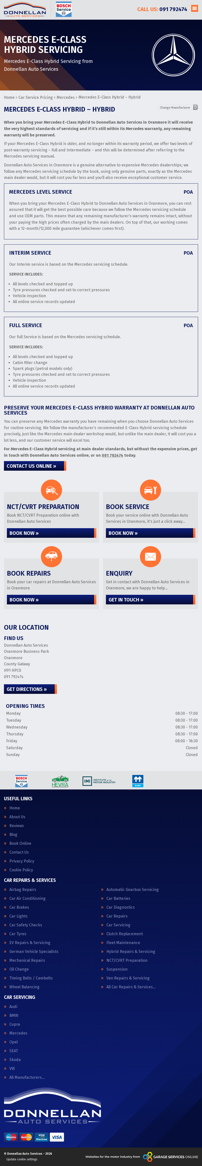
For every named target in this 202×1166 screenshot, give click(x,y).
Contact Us (19, 852)
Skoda (15, 1060)
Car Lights (18, 916)
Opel (13, 1042)
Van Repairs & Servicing (128, 978)
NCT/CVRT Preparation (127, 960)
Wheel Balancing (24, 987)
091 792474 (162, 9)
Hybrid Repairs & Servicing (130, 952)
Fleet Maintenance (123, 943)
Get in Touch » (126, 600)
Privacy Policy (21, 861)
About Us (17, 817)
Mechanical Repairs (27, 960)
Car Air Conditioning (27, 899)
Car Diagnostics (120, 907)
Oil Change (19, 969)
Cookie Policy (21, 870)
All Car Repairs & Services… (131, 987)
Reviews (16, 826)
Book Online (20, 843)
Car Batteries (118, 899)
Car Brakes (19, 907)
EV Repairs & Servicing (29, 943)
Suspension (117, 969)
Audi (13, 1007)
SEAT (13, 1051)
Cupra (14, 1024)
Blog (13, 835)
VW (12, 1069)
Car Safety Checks (25, 925)
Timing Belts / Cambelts (31, 978)
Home (14, 808)
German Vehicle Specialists (33, 952)
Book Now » (24, 533)
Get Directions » (27, 689)
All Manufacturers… (27, 1077)
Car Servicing (118, 925)
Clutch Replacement (124, 934)
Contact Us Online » (31, 466)
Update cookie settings (21, 1159)
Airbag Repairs (22, 890)
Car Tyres (17, 934)
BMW (13, 1016)
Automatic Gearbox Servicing (132, 890)
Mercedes (18, 1033)
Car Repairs (117, 916)
